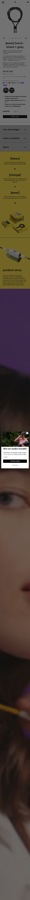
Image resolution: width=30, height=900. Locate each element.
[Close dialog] (27, 433)
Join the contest (15, 461)
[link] (15, 439)
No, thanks (15, 465)
